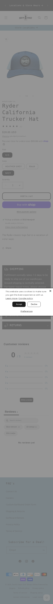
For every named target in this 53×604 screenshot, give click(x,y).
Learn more (12, 298)
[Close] (50, 291)
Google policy (25, 298)
